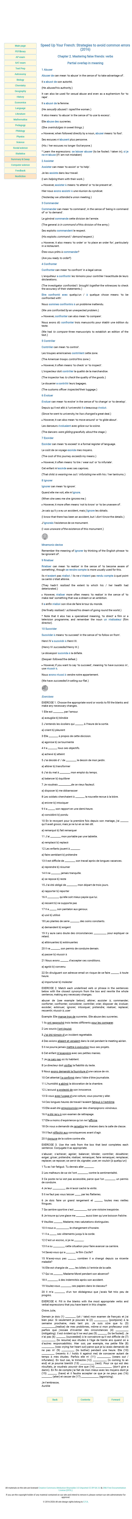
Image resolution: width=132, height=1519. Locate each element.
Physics (20, 136)
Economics (20, 102)
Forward (116, 1399)
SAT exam (20, 62)
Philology (20, 130)
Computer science (20, 165)
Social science (20, 148)
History (20, 96)
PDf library (20, 51)
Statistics (20, 153)
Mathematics (20, 119)
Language (20, 108)
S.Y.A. (85, 1502)
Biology (20, 79)
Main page (20, 45)
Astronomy (20, 74)
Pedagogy (20, 125)
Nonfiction (20, 176)
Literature (20, 113)
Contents (85, 1399)
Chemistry (20, 85)
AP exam (20, 57)
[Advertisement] (66, 22)
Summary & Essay (20, 159)
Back (54, 1399)
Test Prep (20, 68)
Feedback (20, 170)
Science (20, 142)
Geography (20, 91)
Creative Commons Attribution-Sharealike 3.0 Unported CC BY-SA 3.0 (70, 1488)
